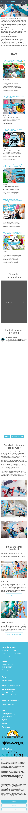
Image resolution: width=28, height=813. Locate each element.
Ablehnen (14, 805)
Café (3, 720)
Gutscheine (4, 719)
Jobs (3, 722)
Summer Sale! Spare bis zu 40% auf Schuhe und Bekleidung (13, 129)
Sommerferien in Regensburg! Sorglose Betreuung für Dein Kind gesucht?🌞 (14, 60)
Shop (3, 717)
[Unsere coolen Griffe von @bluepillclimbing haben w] (14, 427)
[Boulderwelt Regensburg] (10, 1)
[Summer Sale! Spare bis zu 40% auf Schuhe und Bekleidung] (14, 139)
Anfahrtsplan (6, 670)
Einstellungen (14, 809)
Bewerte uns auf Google (8, 704)
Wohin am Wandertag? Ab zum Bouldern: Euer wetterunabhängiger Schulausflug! (13, 201)
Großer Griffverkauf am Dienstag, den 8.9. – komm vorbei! (13, 96)
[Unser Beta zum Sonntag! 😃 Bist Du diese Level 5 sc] (14, 351)
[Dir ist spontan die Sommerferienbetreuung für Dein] (14, 366)
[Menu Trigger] (2, 2)
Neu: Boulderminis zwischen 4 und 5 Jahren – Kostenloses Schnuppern (13, 232)
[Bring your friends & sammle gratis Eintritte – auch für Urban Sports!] (14, 175)
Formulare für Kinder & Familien (9, 714)
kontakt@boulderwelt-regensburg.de (11, 685)
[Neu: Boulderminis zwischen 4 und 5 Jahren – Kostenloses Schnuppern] (14, 242)
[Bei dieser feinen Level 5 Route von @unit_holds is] (14, 412)
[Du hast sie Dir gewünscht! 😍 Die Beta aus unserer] (14, 381)
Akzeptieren (14, 801)
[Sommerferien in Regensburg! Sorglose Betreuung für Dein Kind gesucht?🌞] (14, 70)
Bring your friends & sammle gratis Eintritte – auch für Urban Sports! (12, 165)
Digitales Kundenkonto (7, 716)
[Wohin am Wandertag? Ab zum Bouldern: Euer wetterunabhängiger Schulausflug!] (14, 211)
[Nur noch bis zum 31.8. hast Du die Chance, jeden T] (14, 396)
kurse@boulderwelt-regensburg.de (11, 694)
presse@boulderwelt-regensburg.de (11, 700)
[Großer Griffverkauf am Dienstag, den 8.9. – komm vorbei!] (14, 106)
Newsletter (4, 723)
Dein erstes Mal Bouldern (7, 713)
